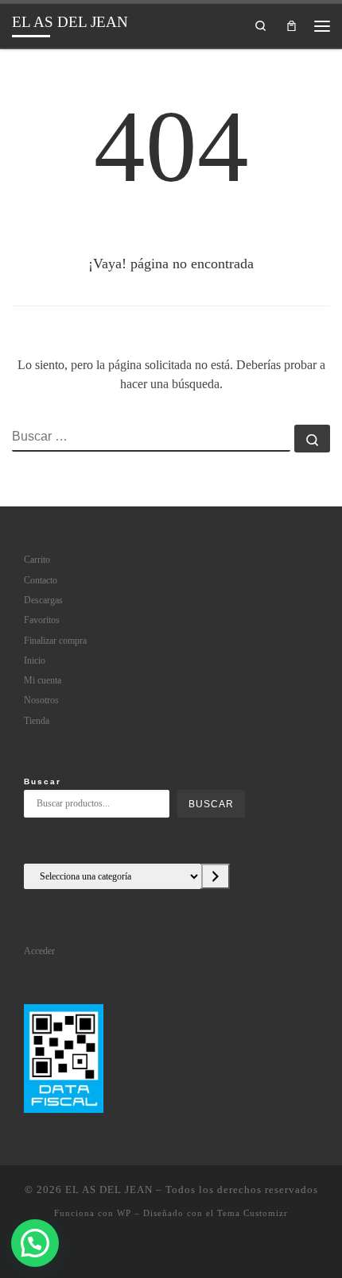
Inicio (34, 661)
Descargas (43, 600)
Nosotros (41, 700)
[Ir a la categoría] (215, 876)
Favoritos (42, 620)
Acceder (39, 951)
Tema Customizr (252, 1213)
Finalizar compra (55, 641)
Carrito (37, 560)
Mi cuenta (42, 681)
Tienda (36, 721)
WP (124, 1213)
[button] (35, 1243)
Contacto (40, 580)
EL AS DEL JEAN (109, 1189)
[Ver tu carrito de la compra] (291, 25)
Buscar (42, 781)
